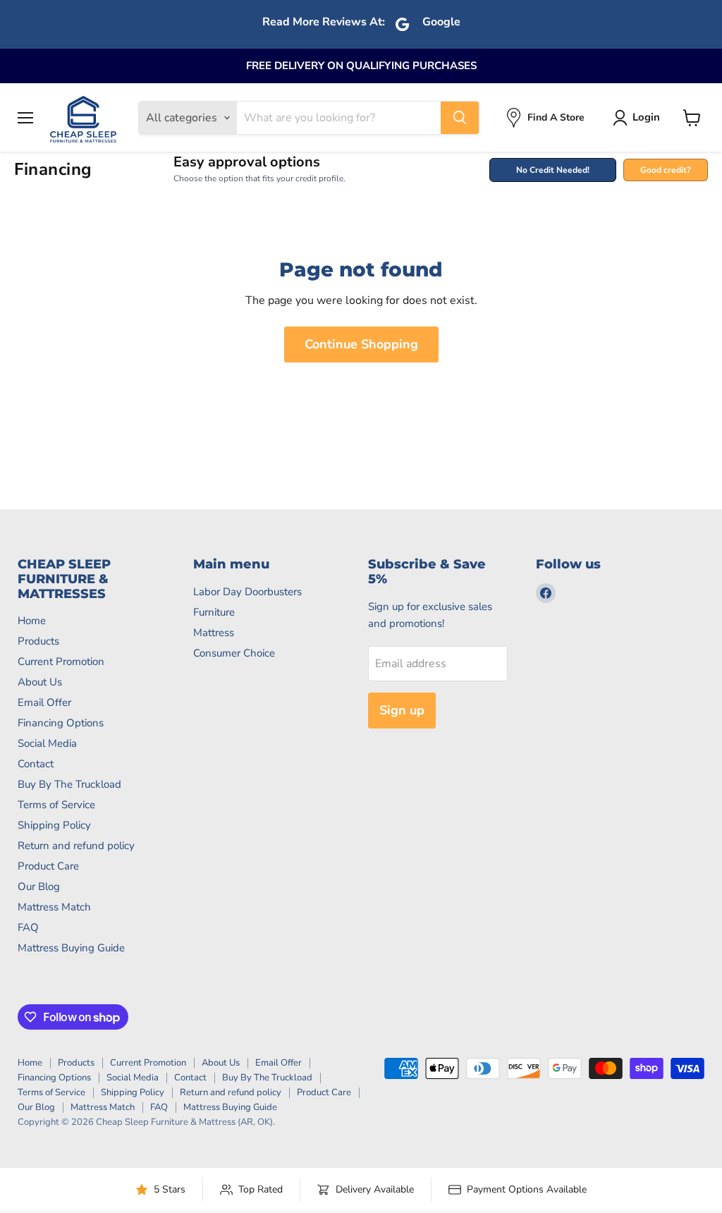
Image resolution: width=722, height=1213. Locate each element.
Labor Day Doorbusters (247, 592)
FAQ (28, 927)
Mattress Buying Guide (71, 948)
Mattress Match (54, 907)
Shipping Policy (54, 825)
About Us (40, 682)
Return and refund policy (76, 846)
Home (32, 621)
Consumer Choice (234, 653)
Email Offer (44, 702)
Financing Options (61, 723)
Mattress (213, 633)
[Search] (460, 118)
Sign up (401, 710)
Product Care (48, 866)
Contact (36, 764)
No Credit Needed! (552, 170)
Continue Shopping (361, 344)
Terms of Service (56, 805)
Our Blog (39, 886)
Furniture (214, 612)
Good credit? (665, 170)
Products (38, 641)
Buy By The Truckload (69, 784)
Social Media (47, 743)
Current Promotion (61, 661)
